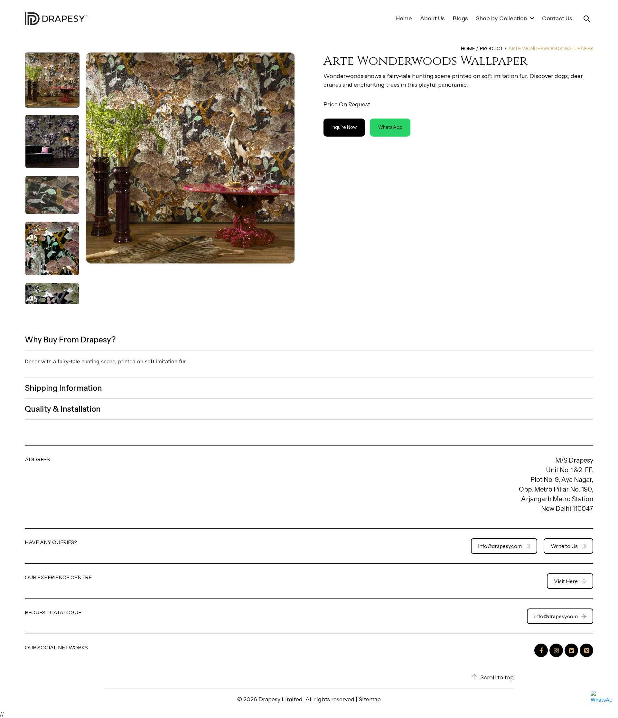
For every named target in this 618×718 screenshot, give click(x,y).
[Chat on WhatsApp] (601, 701)
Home (404, 18)
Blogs (460, 18)
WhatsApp (390, 127)
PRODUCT (491, 48)
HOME (468, 48)
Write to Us (564, 546)
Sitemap (370, 699)
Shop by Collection (502, 18)
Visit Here (566, 581)
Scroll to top (497, 677)
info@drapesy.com (500, 546)
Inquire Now (344, 127)
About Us (432, 18)
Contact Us (557, 18)
